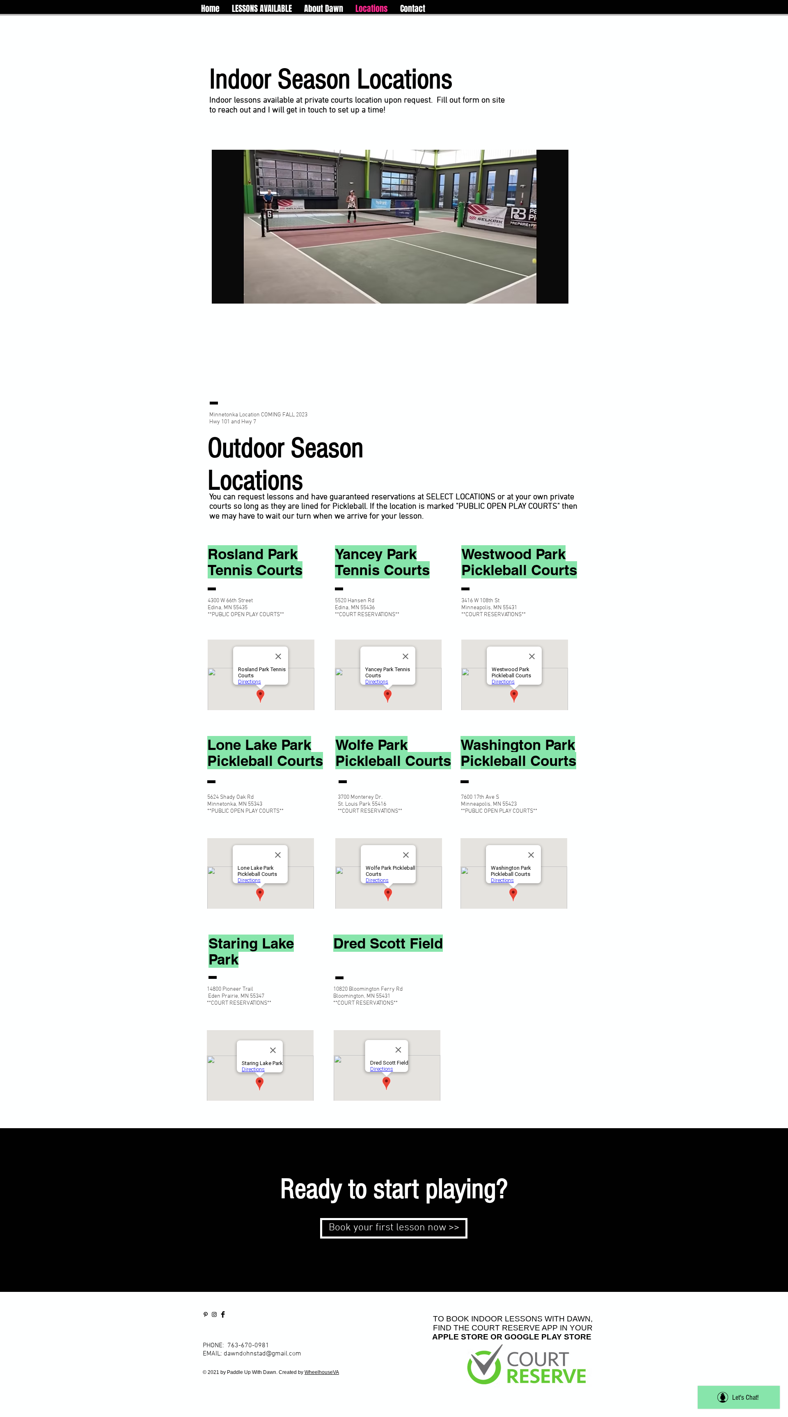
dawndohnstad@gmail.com (262, 1354)
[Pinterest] (205, 1314)
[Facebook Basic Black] (223, 1314)
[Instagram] (214, 1314)
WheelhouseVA (322, 1372)
